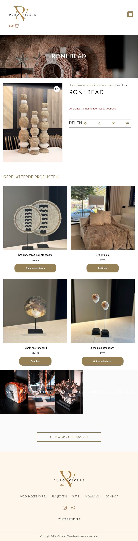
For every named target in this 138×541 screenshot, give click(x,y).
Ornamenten (107, 85)
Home (72, 85)
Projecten (59, 497)
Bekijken (102, 268)
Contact (112, 497)
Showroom (92, 497)
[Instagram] (65, 507)
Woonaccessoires (88, 85)
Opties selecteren (35, 268)
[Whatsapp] (73, 507)
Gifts (75, 497)
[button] (130, 14)
